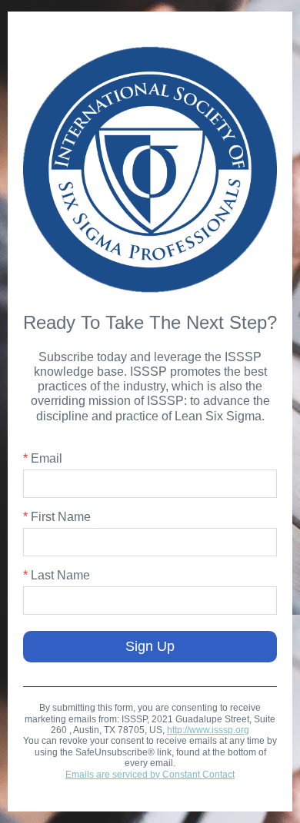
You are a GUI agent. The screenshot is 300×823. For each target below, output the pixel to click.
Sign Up (150, 646)
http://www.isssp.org (208, 730)
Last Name (56, 575)
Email (42, 458)
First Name (57, 516)
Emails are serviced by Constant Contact (150, 774)
